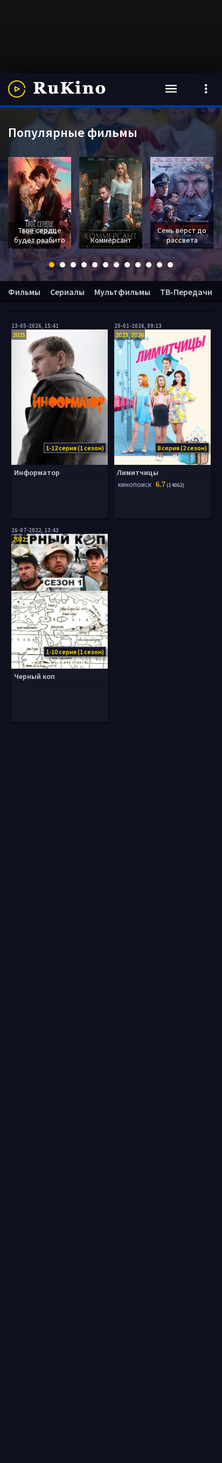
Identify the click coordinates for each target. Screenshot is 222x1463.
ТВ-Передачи (186, 291)
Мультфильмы (122, 291)
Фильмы (24, 291)
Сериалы (67, 291)
